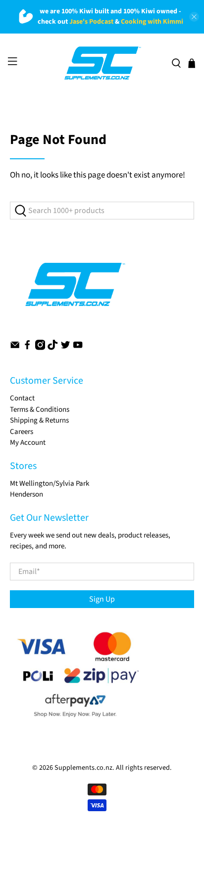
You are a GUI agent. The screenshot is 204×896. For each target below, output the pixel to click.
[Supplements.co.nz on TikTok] (52, 348)
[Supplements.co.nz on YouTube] (78, 348)
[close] (194, 17)
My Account (28, 442)
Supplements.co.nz (83, 768)
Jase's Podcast (91, 22)
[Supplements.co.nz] (102, 63)
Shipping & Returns (39, 420)
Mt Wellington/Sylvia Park (49, 483)
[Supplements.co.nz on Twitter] (65, 348)
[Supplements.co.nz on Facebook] (27, 348)
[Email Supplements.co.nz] (15, 348)
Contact (22, 398)
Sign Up (102, 599)
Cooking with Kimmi (152, 22)
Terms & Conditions (39, 409)
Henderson (26, 494)
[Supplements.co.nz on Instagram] (40, 348)
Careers (21, 432)
